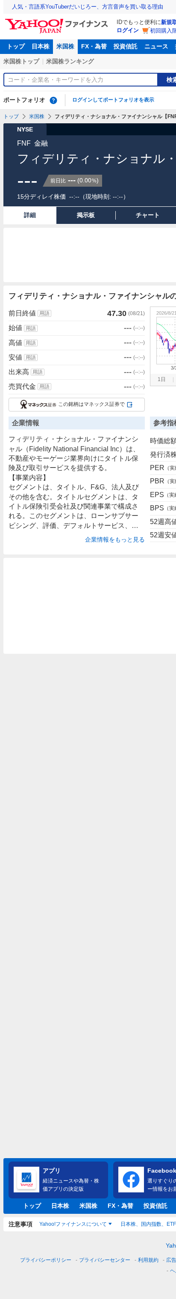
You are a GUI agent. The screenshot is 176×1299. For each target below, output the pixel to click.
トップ (16, 46)
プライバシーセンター (104, 1260)
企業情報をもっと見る (115, 539)
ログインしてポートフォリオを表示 (113, 100)
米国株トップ (21, 61)
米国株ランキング (70, 61)
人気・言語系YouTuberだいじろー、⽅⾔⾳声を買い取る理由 (87, 6)
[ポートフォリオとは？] (53, 100)
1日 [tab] (162, 379)
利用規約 (148, 1260)
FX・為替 (94, 46)
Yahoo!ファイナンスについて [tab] (73, 1224)
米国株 (65, 46)
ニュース (156, 46)
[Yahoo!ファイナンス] (57, 21)
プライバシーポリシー (45, 1260)
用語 (44, 313)
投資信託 (126, 46)
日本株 (41, 46)
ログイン (128, 30)
